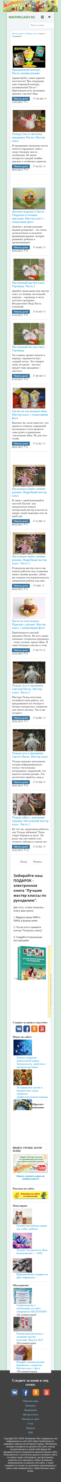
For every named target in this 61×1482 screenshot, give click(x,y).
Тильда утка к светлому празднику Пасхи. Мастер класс (28, 137)
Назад (23, 861)
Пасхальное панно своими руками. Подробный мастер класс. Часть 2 (29, 560)
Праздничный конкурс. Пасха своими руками (26, 71)
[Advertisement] (36, 178)
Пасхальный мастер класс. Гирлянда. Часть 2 (28, 284)
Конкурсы (30, 1405)
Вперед (37, 861)
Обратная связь (30, 1401)
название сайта (21, 17)
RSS (30, 1432)
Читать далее (21, 98)
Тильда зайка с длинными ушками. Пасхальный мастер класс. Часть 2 (30, 821)
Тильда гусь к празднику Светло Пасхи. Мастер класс (30, 754)
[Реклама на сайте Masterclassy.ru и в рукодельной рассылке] (30, 1198)
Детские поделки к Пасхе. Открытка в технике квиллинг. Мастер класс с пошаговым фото (28, 216)
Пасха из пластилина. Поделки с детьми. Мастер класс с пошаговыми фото (29, 624)
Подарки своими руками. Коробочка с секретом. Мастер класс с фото (30, 1365)
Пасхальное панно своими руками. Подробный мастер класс (29, 492)
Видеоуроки (30, 1410)
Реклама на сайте (30, 1419)
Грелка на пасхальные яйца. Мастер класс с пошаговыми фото (30, 414)
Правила (30, 1428)
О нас (30, 1423)
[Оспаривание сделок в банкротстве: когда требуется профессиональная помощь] (30, 1069)
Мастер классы (30, 1414)
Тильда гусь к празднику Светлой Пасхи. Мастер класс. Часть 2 (27, 689)
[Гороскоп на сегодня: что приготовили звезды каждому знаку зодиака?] (30, 1089)
